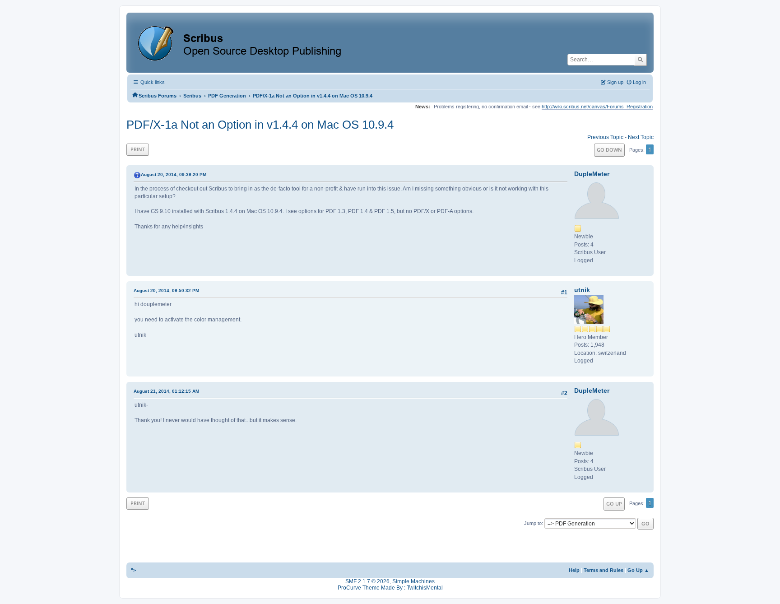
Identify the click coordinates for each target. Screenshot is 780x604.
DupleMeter (591, 173)
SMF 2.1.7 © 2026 (367, 581)
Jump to (533, 523)
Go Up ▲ (638, 570)
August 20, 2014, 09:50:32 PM (166, 290)
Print (137, 149)
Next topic (641, 137)
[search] (640, 59)
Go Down (609, 149)
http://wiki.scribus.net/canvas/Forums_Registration (597, 106)
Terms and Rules (603, 570)
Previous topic (605, 137)
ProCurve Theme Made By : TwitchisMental (390, 588)
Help (574, 570)
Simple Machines (413, 581)
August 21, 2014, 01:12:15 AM (166, 391)
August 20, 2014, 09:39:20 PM (173, 174)
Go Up (614, 503)
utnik (582, 289)
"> (133, 570)
